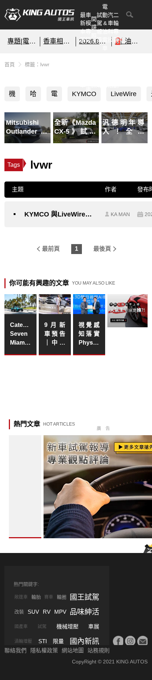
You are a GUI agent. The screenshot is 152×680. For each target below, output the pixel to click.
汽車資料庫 (88, 72)
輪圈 (61, 597)
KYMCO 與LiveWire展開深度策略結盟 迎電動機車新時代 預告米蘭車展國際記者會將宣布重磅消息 (60, 214)
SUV (33, 612)
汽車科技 (110, 27)
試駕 (42, 626)
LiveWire (124, 94)
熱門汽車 (83, 72)
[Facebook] (118, 641)
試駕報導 (99, 27)
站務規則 (98, 650)
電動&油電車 (105, 27)
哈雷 (33, 95)
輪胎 (36, 597)
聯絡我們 (15, 650)
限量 (58, 641)
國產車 (21, 626)
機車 (12, 95)
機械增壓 (67, 626)
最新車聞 (83, 27)
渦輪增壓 (23, 641)
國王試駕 (84, 597)
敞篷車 (21, 597)
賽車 (48, 597)
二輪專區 (116, 27)
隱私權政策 (44, 650)
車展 (93, 626)
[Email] (142, 641)
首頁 (9, 64)
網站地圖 (73, 650)
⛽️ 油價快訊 (129, 41)
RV (47, 612)
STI (42, 641)
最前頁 (51, 249)
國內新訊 (94, 72)
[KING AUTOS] (39, 14)
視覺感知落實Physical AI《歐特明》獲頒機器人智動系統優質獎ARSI (89, 334)
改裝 (19, 611)
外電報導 (99, 72)
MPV (60, 612)
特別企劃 (116, 72)
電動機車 (54, 95)
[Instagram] (130, 641)
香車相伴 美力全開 (58, 41)
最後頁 (102, 249)
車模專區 (88, 27)
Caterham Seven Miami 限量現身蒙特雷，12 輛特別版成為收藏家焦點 (20, 334)
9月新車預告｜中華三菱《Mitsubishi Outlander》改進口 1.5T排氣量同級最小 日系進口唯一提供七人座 (54, 334)
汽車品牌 (105, 72)
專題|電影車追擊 (22, 41)
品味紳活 (110, 72)
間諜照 (94, 27)
